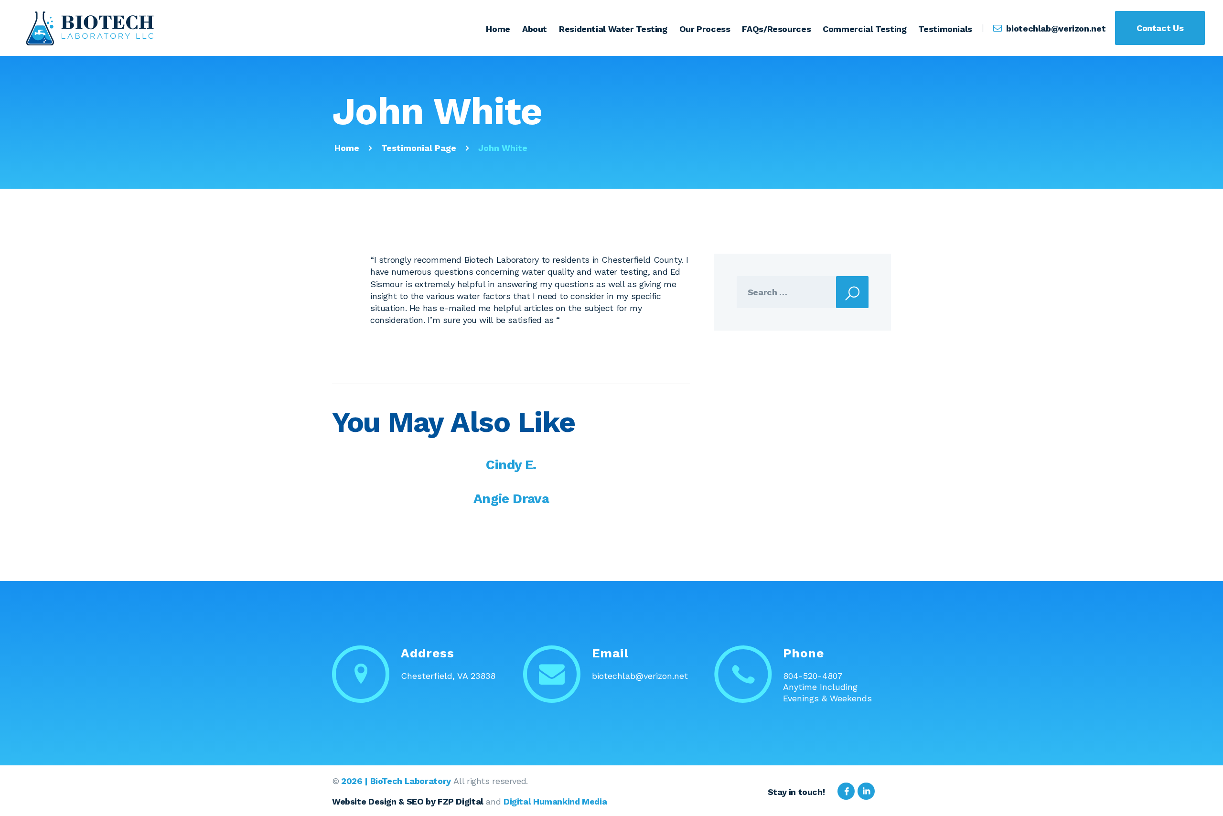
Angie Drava (511, 498)
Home (346, 147)
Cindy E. (511, 464)
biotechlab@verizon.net (640, 676)
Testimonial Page (418, 147)
